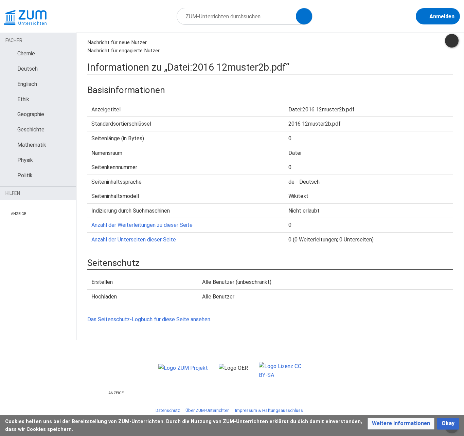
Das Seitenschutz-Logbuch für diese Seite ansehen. (149, 319)
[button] (401, 424)
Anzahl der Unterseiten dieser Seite (133, 239)
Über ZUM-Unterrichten (207, 410)
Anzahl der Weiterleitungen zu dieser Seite (142, 225)
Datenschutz (168, 410)
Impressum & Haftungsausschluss (269, 410)
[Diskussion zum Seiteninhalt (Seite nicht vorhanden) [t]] (452, 41)
